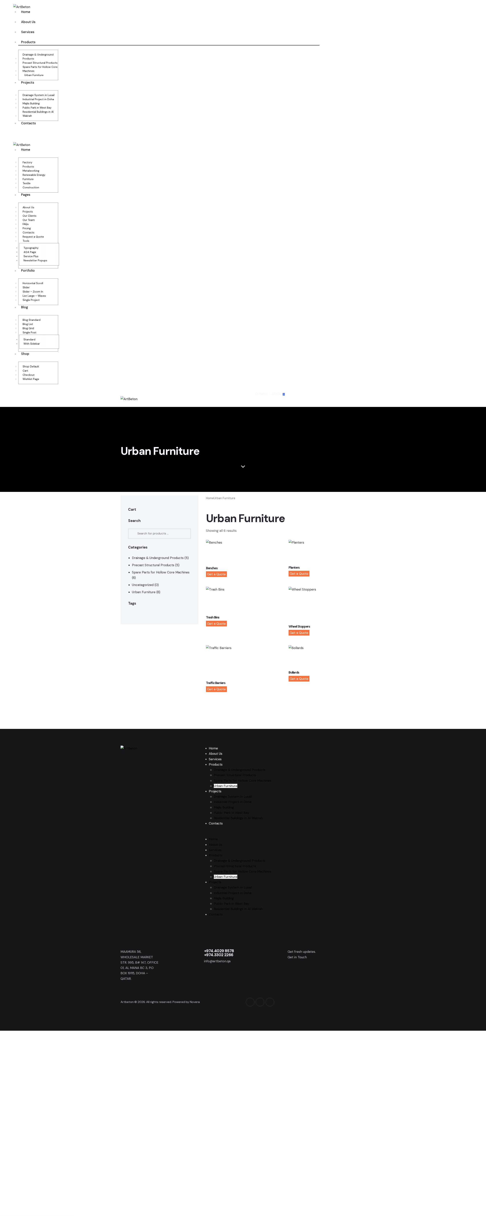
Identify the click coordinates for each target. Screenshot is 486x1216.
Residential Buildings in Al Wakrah (238, 818)
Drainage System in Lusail (233, 796)
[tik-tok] (270, 1002)
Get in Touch (297, 957)
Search (132, 534)
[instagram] (250, 1002)
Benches (211, 568)
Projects (215, 791)
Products (215, 764)
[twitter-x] (260, 1002)
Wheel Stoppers (299, 626)
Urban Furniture (143, 592)
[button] (248, 404)
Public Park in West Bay (231, 813)
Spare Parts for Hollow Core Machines (160, 572)
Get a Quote (216, 574)
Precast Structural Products (153, 565)
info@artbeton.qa (217, 961)
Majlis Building (224, 807)
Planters (294, 567)
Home (210, 498)
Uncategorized (143, 585)
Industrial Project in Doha (232, 802)
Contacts (216, 823)
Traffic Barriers (215, 683)
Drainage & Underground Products (158, 558)
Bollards (294, 672)
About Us (215, 753)
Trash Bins (212, 617)
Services (215, 759)
